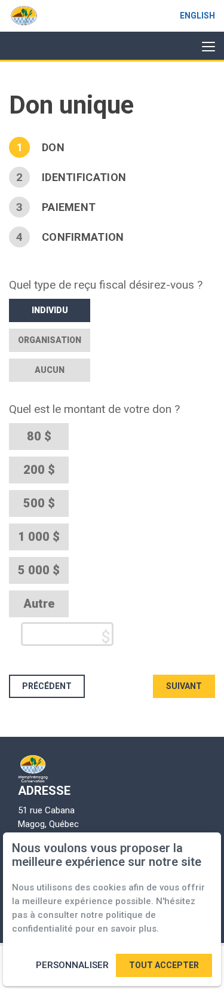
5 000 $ (39, 570)
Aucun (50, 370)
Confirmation (83, 237)
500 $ (39, 503)
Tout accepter (164, 965)
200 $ (39, 470)
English (197, 15)
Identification (84, 177)
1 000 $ (39, 536)
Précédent (47, 686)
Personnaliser (72, 965)
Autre (39, 603)
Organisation (49, 340)
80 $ (39, 436)
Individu (50, 310)
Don (53, 147)
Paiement (69, 207)
